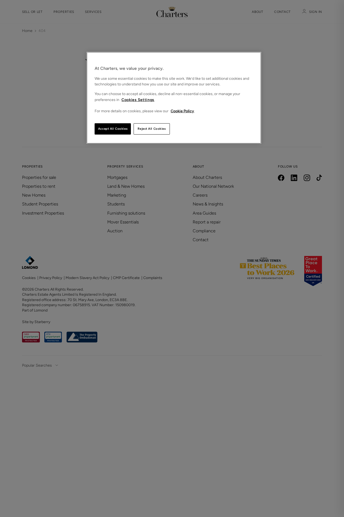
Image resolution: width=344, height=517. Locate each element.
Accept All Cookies (112, 129)
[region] (174, 98)
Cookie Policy (182, 111)
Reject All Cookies (152, 129)
